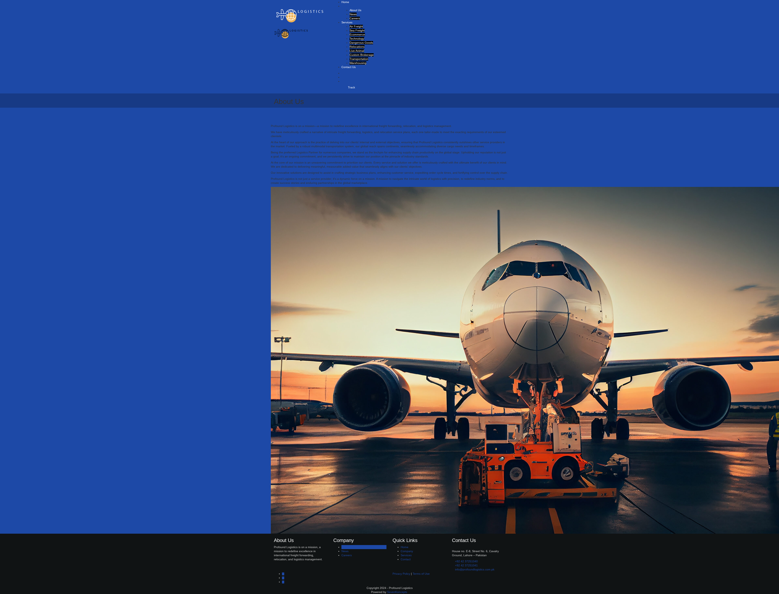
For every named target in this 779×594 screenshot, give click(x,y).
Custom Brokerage (362, 54)
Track (351, 87)
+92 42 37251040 (466, 561)
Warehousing (358, 63)
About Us (355, 10)
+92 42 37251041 (466, 565)
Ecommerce (357, 34)
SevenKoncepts (397, 592)
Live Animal (357, 50)
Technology (357, 38)
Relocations (357, 46)
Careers (355, 18)
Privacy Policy (401, 573)
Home (345, 2)
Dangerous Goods (361, 42)
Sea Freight (357, 30)
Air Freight (356, 26)
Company (348, 6)
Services (347, 22)
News (353, 14)
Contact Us (348, 67)
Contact (406, 559)
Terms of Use (421, 573)
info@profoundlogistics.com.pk (474, 569)
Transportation (359, 59)
